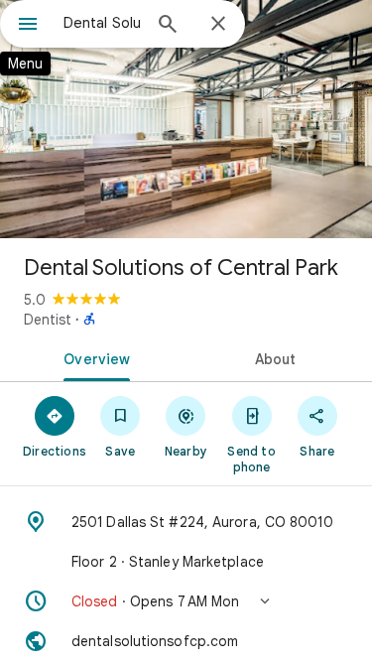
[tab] (93, 357)
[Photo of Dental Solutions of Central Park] (186, 119)
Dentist (47, 320)
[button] (186, 601)
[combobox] (101, 23)
